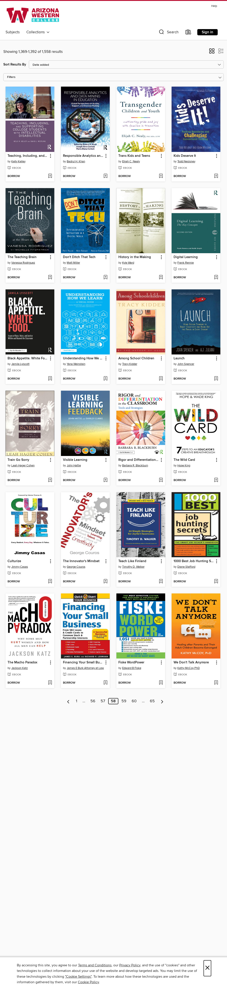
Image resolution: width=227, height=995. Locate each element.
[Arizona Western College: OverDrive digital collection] (33, 15)
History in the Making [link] (134, 257)
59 (123, 701)
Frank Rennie (185, 263)
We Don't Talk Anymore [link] (191, 663)
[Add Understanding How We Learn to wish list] (105, 379)
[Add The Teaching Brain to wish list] (50, 278)
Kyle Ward (128, 263)
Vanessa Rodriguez (23, 263)
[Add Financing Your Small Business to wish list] (105, 683)
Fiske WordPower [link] (131, 663)
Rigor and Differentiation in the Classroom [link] (138, 460)
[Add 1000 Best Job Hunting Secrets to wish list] (216, 582)
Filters (11, 77)
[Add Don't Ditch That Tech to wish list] (105, 278)
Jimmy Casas (19, 567)
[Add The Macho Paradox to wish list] (50, 683)
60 (134, 701)
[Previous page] (68, 701)
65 (152, 701)
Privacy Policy (129, 965)
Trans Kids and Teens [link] (134, 156)
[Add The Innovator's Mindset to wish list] (105, 582)
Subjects (13, 32)
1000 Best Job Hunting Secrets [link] (194, 561)
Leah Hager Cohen (23, 465)
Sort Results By (14, 64)
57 (103, 701)
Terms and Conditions (95, 965)
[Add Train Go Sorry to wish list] (50, 480)
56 (92, 701)
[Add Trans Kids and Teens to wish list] (161, 176)
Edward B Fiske (131, 668)
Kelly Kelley (18, 161)
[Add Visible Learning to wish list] (105, 480)
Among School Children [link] (136, 358)
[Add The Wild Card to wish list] (216, 480)
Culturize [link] (14, 561)
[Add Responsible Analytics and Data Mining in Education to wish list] (105, 176)
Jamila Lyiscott (20, 364)
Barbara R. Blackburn (135, 465)
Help (214, 6)
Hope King (183, 465)
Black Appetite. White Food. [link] (28, 358)
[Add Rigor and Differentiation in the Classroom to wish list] (161, 480)
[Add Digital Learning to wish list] (216, 278)
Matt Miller (73, 263)
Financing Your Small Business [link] (83, 663)
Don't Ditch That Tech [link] (79, 257)
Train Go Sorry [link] (18, 460)
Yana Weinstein (76, 364)
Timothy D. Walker (133, 567)
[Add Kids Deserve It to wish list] (216, 176)
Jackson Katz (19, 668)
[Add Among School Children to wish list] (161, 379)
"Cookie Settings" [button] (78, 976)
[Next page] (162, 701)
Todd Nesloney (186, 161)
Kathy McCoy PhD (188, 668)
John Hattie (74, 465)
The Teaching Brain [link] (22, 257)
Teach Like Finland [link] (132, 561)
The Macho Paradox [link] (22, 663)
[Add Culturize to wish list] (50, 582)
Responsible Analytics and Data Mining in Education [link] (83, 156)
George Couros (76, 567)
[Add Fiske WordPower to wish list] (161, 683)
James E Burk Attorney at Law (85, 668)
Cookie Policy (88, 982)
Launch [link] (179, 358)
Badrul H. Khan (76, 161)
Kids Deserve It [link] (185, 156)
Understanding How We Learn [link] (83, 358)
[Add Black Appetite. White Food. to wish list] (50, 379)
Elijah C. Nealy (131, 161)
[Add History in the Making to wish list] (161, 278)
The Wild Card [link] (184, 460)
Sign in (207, 32)
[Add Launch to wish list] (216, 379)
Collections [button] (36, 32)
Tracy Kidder (129, 364)
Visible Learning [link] (75, 460)
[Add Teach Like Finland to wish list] (161, 582)
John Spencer (185, 364)
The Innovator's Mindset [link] (81, 561)
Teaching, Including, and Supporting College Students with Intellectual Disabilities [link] (28, 156)
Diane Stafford (186, 567)
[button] (168, 33)
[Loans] (188, 33)
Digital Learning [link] (186, 257)
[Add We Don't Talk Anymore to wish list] (216, 683)
